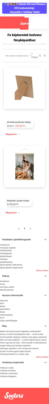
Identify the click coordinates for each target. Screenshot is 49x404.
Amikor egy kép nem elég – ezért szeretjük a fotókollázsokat (23, 343)
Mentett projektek (7, 290)
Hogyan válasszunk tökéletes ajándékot (15, 346)
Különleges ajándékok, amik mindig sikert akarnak (19, 348)
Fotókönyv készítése (8, 371)
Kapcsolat (4, 301)
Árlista (2, 312)
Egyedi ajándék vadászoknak (11, 265)
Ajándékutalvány (6, 262)
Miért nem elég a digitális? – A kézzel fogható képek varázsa (23, 340)
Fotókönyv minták (7, 368)
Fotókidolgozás (6, 253)
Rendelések (4, 281)
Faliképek (3, 259)
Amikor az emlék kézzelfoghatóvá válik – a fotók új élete (21, 334)
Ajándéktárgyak (6, 256)
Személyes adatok (7, 287)
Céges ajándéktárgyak (8, 321)
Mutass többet (42, 271)
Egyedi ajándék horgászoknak (11, 268)
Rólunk (2, 306)
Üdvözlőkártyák (6, 250)
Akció (2, 318)
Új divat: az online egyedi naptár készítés (15, 351)
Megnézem (11, 134)
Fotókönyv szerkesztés (9, 373)
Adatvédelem (5, 309)
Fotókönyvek (5, 245)
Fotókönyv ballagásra (8, 376)
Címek (2, 284)
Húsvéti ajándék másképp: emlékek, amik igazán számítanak (23, 337)
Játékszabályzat (6, 315)
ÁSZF (2, 303)
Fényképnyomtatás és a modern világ (14, 354)
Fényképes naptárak (8, 248)
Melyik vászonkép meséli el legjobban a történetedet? (20, 331)
